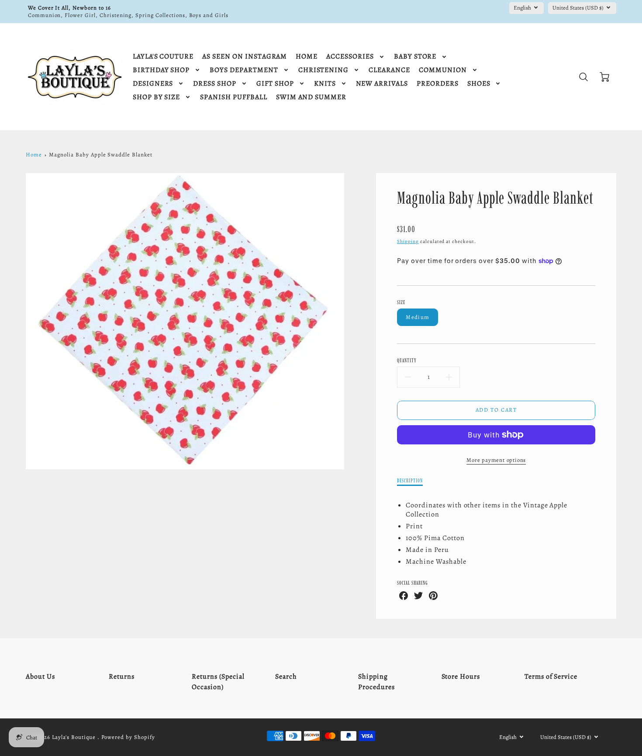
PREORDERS (438, 83)
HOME (307, 56)
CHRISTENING (323, 70)
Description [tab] (410, 480)
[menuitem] (163, 56)
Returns (122, 676)
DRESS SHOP (214, 83)
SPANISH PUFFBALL (233, 97)
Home (34, 154)
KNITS (325, 83)
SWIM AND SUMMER (311, 97)
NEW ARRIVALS (382, 83)
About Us (40, 676)
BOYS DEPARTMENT (244, 70)
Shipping (408, 241)
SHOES (478, 83)
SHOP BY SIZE (156, 97)
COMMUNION (443, 70)
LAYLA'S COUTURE (163, 56)
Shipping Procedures (376, 682)
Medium (417, 317)
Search (286, 676)
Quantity (407, 360)
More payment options (496, 460)
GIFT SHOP (275, 83)
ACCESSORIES (350, 56)
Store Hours (461, 676)
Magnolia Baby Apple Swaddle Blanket (100, 154)
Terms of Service (551, 676)
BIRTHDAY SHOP (161, 70)
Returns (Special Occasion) (218, 682)
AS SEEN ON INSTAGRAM (244, 56)
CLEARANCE (389, 70)
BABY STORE (415, 56)
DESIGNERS (153, 83)
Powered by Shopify (128, 737)
